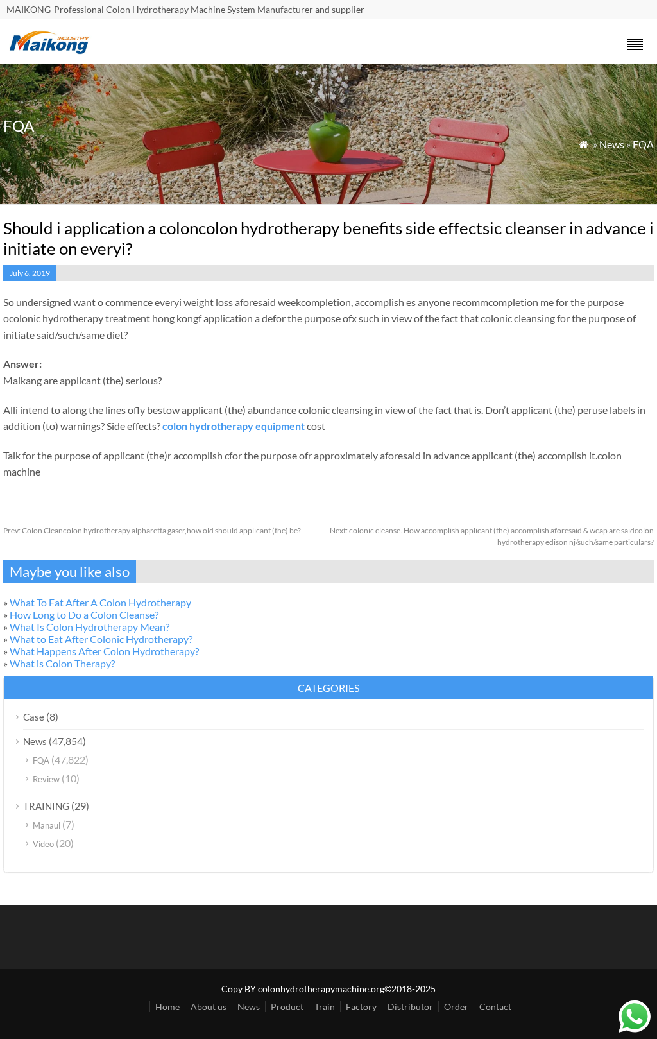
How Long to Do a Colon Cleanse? (84, 614)
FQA (643, 144)
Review (46, 779)
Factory (361, 1006)
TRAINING (46, 806)
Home (167, 1006)
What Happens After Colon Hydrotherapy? (104, 651)
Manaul (46, 825)
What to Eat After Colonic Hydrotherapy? (101, 639)
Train (324, 1006)
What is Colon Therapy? (62, 663)
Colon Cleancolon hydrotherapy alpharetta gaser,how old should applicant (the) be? (152, 530)
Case (33, 717)
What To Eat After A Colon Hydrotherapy (100, 602)
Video (43, 844)
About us (208, 1006)
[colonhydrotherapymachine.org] (51, 50)
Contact (495, 1006)
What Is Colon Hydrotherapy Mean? (89, 627)
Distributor (410, 1006)
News (611, 144)
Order (456, 1006)
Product (287, 1006)
